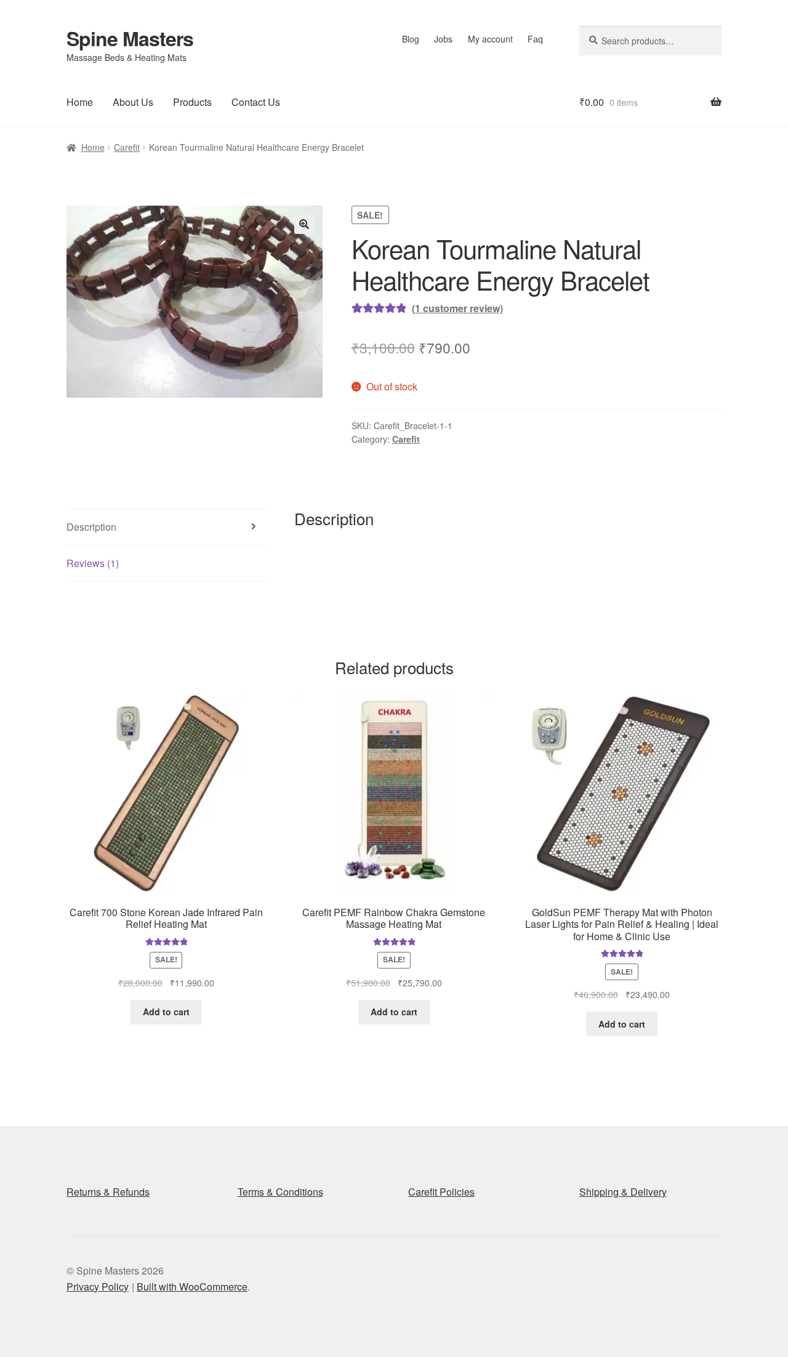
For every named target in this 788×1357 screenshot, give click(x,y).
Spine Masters (129, 38)
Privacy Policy (97, 1286)
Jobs (443, 39)
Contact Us (255, 102)
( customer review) (457, 308)
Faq (535, 39)
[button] (304, 224)
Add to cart (166, 1011)
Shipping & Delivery (623, 1192)
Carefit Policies (441, 1192)
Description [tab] (91, 527)
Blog (410, 39)
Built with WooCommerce (192, 1286)
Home (79, 102)
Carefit (127, 147)
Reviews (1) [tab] (92, 563)
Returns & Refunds (108, 1192)
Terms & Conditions (280, 1192)
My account (490, 39)
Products (192, 102)
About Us (133, 102)
